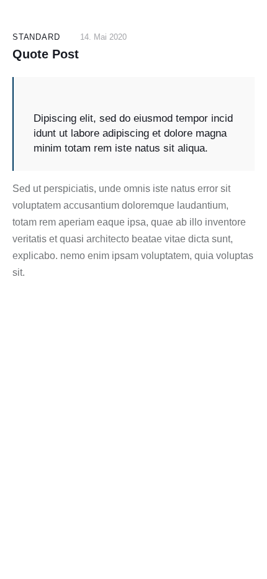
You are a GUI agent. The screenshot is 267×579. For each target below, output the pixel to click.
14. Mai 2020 (103, 37)
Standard (36, 37)
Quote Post (45, 54)
